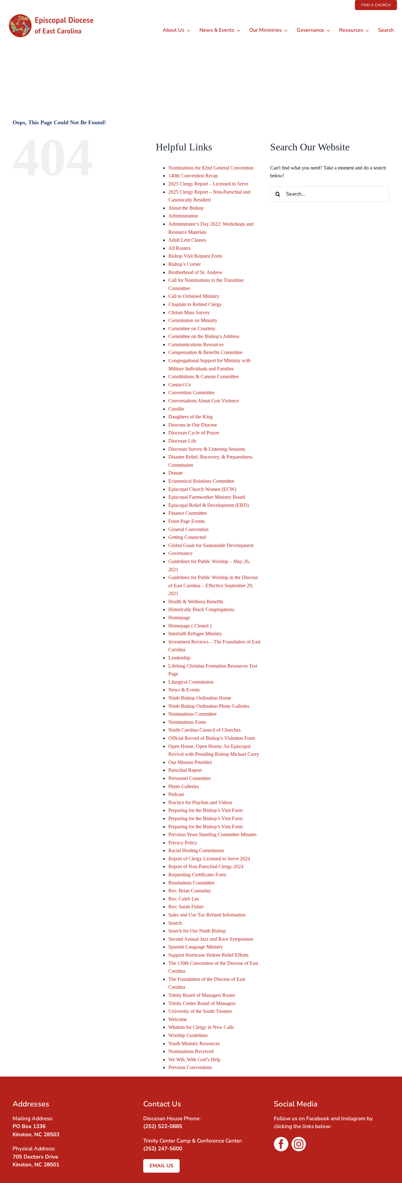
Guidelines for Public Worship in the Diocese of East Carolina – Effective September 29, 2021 (213, 585)
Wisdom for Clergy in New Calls (201, 1027)
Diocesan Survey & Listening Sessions (206, 449)
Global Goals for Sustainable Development (210, 545)
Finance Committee (187, 513)
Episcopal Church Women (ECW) (202, 489)
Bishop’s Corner (184, 264)
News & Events (184, 689)
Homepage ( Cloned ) (189, 625)
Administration (183, 215)
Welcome (177, 1019)
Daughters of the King (190, 416)
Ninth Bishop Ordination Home (199, 698)
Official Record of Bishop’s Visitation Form (211, 738)
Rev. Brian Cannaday (189, 890)
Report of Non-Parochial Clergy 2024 (205, 866)
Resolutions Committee (191, 882)
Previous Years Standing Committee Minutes (212, 834)
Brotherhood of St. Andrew (195, 272)
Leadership (179, 657)
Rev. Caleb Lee (183, 898)
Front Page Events (186, 521)
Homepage (179, 617)
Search (175, 923)
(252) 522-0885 (162, 1126)
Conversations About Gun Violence (203, 400)
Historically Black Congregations (201, 609)
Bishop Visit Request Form (195, 256)
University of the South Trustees (200, 1011)
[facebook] (281, 1144)
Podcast (176, 794)
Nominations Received (191, 1051)
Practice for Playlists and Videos (200, 802)
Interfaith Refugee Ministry (195, 633)
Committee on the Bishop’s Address (203, 336)
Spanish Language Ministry (195, 946)
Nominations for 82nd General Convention (210, 167)
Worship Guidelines (188, 1035)
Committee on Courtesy (191, 328)
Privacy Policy (182, 842)
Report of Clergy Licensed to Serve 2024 (209, 858)
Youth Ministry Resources (194, 1043)
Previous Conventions (190, 1067)
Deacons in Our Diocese (192, 424)
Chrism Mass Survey (189, 312)
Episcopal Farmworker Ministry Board (206, 497)
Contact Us (179, 384)
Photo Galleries (183, 786)
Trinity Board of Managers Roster (201, 995)
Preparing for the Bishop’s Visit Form (205, 810)
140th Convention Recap (193, 175)
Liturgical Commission (191, 682)
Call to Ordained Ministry (193, 296)
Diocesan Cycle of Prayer (193, 432)
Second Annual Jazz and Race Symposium (210, 939)
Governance (180, 553)
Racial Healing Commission (196, 850)
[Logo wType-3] (56, 12)
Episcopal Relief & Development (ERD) (208, 505)
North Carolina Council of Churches (204, 730)
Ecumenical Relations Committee (201, 481)
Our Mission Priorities (190, 762)
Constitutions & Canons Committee (203, 376)
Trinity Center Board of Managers (202, 1003)
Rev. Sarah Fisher (186, 906)
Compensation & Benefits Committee (205, 352)
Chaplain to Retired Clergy (195, 304)
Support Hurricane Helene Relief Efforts (208, 955)
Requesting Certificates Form (197, 874)
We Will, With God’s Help (194, 1059)
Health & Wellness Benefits (195, 601)
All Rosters (179, 248)
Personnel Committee (189, 778)
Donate (175, 473)
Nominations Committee (192, 714)
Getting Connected (187, 537)
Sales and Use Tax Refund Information (207, 914)
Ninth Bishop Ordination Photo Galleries (208, 706)
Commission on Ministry (192, 320)
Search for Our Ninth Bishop (197, 930)
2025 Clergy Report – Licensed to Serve (208, 183)
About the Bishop (186, 208)
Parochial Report (185, 770)
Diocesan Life (182, 441)
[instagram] (298, 1144)
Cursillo (176, 408)
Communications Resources (196, 344)
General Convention (188, 529)
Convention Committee (191, 392)
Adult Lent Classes (187, 240)
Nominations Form (187, 722)
